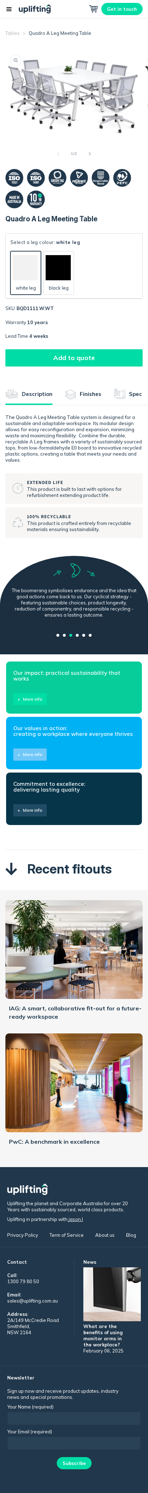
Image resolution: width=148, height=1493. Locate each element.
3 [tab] (70, 635)
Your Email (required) (29, 1431)
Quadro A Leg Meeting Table (60, 33)
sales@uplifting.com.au (32, 1301)
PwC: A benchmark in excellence (54, 1141)
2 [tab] (64, 635)
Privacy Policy (22, 1235)
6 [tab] (90, 635)
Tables (13, 33)
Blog (131, 1235)
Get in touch (122, 9)
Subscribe (74, 1463)
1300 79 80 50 (23, 1281)
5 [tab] (83, 635)
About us (105, 1235)
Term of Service (67, 1235)
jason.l (75, 1219)
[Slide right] (90, 154)
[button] (9, 9)
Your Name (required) (30, 1407)
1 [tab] (57, 635)
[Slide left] (58, 154)
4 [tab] (77, 635)
